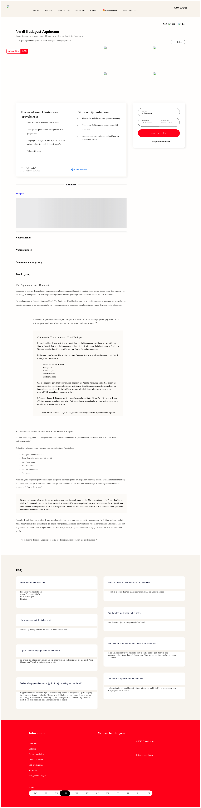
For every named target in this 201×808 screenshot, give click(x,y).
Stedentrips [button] (79, 10)
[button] (190, 7)
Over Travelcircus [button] (130, 10)
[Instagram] (145, 749)
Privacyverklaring (36, 754)
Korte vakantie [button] (64, 10)
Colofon (32, 749)
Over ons (32, 743)
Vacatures (33, 770)
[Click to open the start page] (154, 735)
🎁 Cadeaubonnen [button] (109, 10)
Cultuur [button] (93, 10)
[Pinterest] (151, 749)
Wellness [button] (48, 10)
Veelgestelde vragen (37, 776)
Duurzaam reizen (36, 760)
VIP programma (36, 765)
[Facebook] (138, 749)
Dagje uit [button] (35, 10)
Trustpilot (20, 193)
